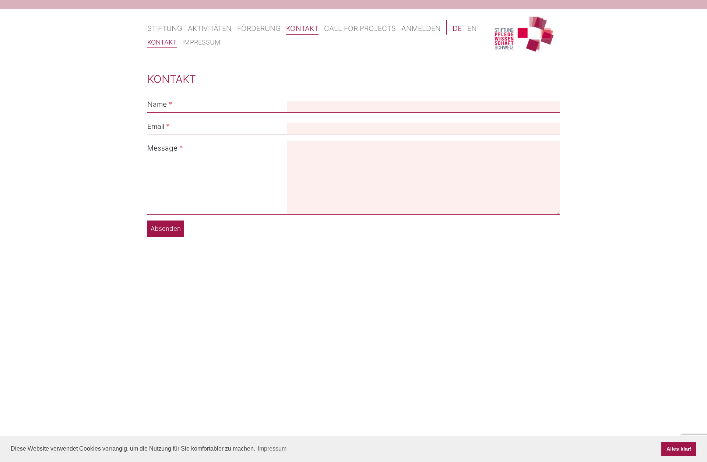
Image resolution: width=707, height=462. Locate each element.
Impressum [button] (272, 448)
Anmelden (421, 28)
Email (155, 126)
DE (457, 28)
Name (157, 104)
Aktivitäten (210, 28)
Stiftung (164, 28)
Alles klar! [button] (679, 449)
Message (162, 148)
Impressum (201, 42)
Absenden (166, 228)
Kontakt (302, 28)
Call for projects (360, 28)
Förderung (259, 28)
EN (472, 28)
